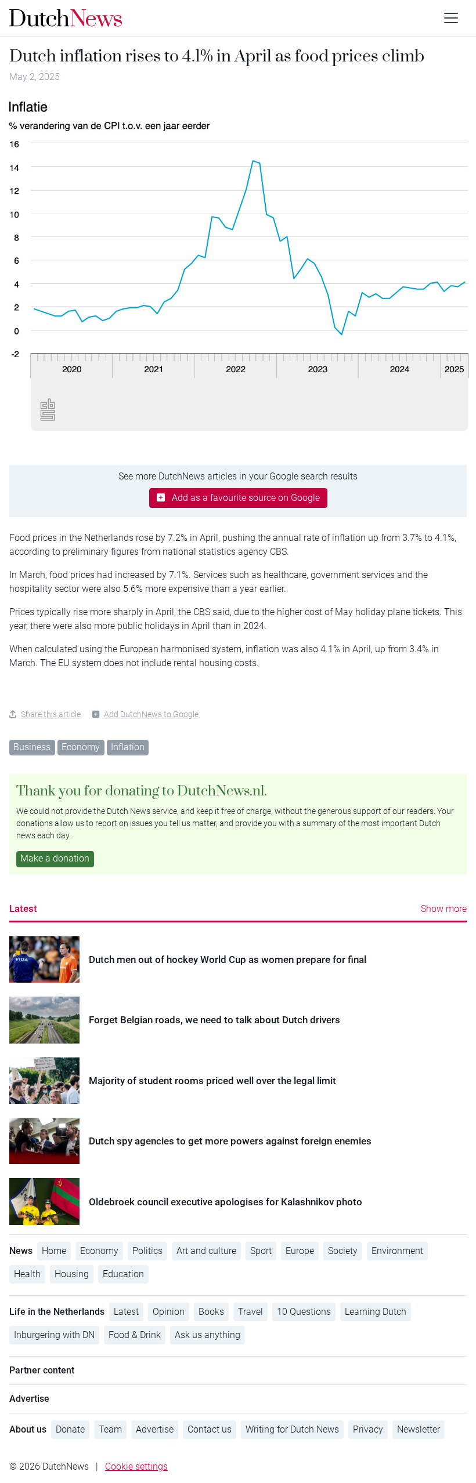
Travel (250, 1311)
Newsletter (418, 1429)
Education (123, 1274)
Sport (261, 1250)
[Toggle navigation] (451, 18)
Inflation (128, 747)
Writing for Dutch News (292, 1429)
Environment (397, 1250)
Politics (147, 1250)
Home (54, 1250)
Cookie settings (136, 1466)
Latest (23, 908)
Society (343, 1250)
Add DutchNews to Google (151, 714)
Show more (444, 908)
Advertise (155, 1429)
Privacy (368, 1429)
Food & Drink (135, 1334)
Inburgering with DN (54, 1334)
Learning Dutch (375, 1311)
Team (110, 1429)
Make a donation (54, 858)
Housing (72, 1274)
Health (27, 1274)
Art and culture (206, 1250)
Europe (300, 1250)
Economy (81, 747)
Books (211, 1311)
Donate (70, 1429)
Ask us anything (207, 1334)
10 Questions (304, 1311)
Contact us (209, 1429)
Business (32, 747)
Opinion (169, 1311)
